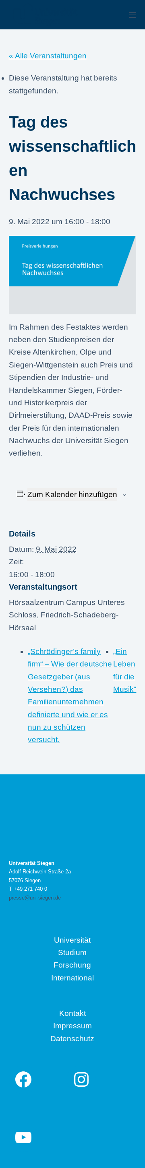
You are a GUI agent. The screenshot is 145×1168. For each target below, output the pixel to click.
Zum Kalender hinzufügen (72, 494)
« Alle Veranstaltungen (48, 56)
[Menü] (132, 15)
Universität (72, 940)
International (72, 978)
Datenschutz (72, 1038)
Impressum (72, 1025)
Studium (72, 952)
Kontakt (72, 1013)
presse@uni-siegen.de (35, 898)
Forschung (72, 965)
